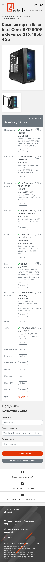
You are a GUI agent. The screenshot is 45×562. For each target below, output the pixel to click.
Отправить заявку (24, 453)
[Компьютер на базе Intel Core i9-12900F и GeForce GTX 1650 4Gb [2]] (11, 102)
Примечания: (8, 439)
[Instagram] (12, 538)
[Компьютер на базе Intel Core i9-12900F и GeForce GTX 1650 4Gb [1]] (22, 67)
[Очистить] (38, 130)
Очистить (35, 118)
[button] (35, 4)
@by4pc (10, 512)
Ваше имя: (8, 417)
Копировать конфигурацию (24, 461)
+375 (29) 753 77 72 (15, 509)
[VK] (5, 538)
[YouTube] (9, 538)
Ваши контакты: (10, 428)
